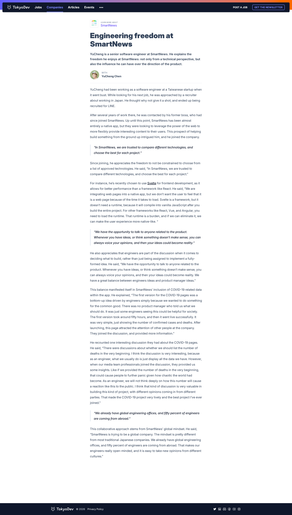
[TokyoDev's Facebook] (229, 509)
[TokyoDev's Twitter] (215, 509)
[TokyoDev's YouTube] (234, 509)
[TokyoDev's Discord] (224, 509)
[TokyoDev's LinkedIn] (219, 509)
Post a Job (240, 7)
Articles (73, 7)
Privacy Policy (95, 509)
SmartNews (109, 25)
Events (89, 7)
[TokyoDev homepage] (18, 7)
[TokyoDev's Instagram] (239, 509)
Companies (55, 7)
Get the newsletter (268, 7)
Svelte (151, 183)
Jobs (38, 7)
